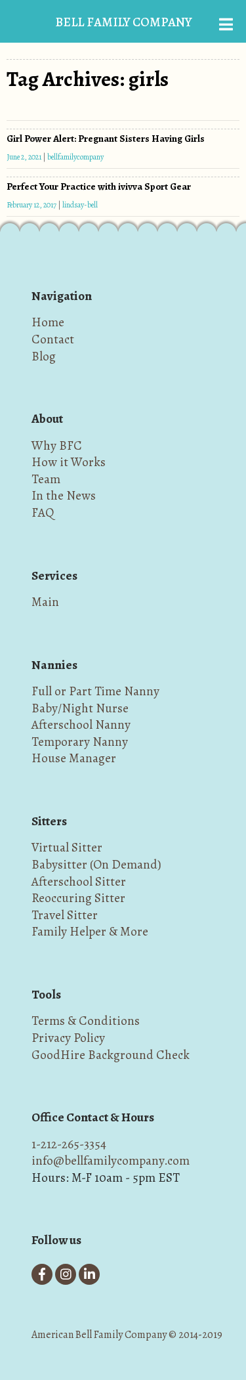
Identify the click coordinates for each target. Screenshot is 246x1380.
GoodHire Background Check (110, 1055)
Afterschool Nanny (81, 724)
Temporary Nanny (79, 741)
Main (45, 602)
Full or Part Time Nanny (95, 691)
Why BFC (56, 445)
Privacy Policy (68, 1037)
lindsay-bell (80, 205)
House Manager (73, 758)
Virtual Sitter (66, 847)
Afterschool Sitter (78, 881)
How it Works (68, 462)
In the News (63, 495)
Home (47, 322)
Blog (43, 356)
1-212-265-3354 (68, 1144)
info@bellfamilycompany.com (110, 1160)
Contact (52, 339)
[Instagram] (65, 1274)
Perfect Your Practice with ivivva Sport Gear (99, 186)
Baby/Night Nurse (80, 708)
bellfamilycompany (75, 157)
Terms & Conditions (85, 1020)
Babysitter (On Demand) (96, 864)
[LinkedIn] (89, 1274)
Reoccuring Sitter (78, 898)
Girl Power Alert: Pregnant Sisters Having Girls (106, 138)
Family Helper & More (89, 931)
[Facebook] (41, 1274)
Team (45, 479)
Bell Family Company (123, 22)
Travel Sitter (64, 915)
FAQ (42, 512)
